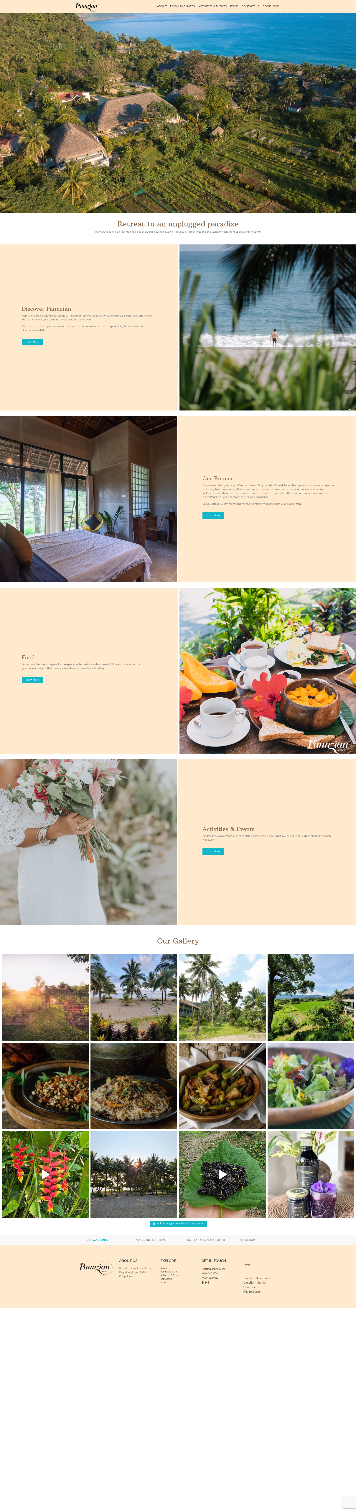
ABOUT (162, 6)
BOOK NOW (271, 6)
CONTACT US (250, 6)
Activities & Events (170, 1278)
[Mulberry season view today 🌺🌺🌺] (222, 1174)
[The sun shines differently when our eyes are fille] (45, 997)
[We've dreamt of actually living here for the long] (222, 997)
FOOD (234, 6)
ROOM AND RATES (182, 6)
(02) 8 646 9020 (210, 1276)
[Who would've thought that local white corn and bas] (45, 1086)
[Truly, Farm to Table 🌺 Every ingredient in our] (311, 1086)
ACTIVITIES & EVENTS (212, 6)
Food (163, 1285)
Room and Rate (168, 1274)
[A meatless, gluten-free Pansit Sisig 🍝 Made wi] (133, 1086)
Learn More (32, 342)
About (163, 1271)
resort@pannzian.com (213, 1271)
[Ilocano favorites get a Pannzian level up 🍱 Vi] (222, 1086)
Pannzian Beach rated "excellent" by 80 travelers (257, 1285)
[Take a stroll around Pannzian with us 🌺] (45, 1174)
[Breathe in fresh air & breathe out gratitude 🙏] (311, 997)
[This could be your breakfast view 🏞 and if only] (133, 997)
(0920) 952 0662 (210, 1280)
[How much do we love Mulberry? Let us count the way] (311, 1174)
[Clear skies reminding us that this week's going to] (133, 1174)
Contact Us (166, 1281)
